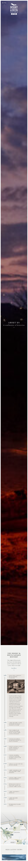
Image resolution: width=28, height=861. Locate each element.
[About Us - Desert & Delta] (14, 9)
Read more (10, 826)
